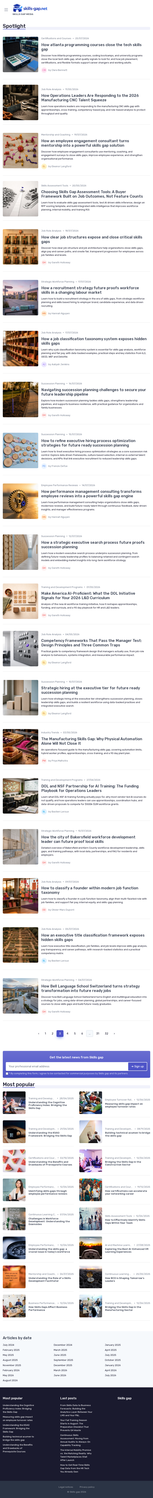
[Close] (116, 738)
